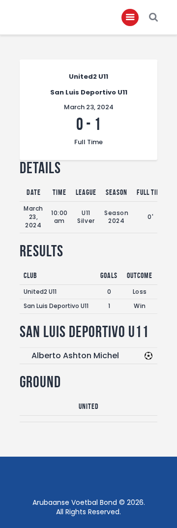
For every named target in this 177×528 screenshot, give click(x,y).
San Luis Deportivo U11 (56, 306)
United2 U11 (40, 291)
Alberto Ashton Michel (75, 355)
